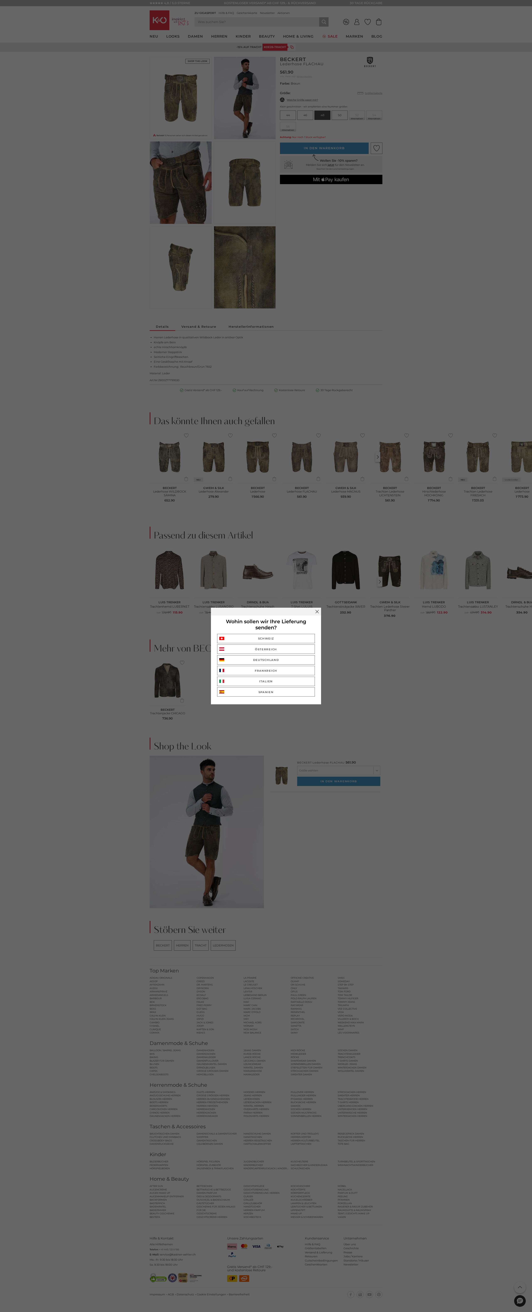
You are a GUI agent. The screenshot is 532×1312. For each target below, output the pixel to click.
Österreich (266, 649)
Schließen (317, 612)
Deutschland (266, 660)
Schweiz (266, 638)
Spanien (266, 692)
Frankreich (266, 670)
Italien (266, 681)
